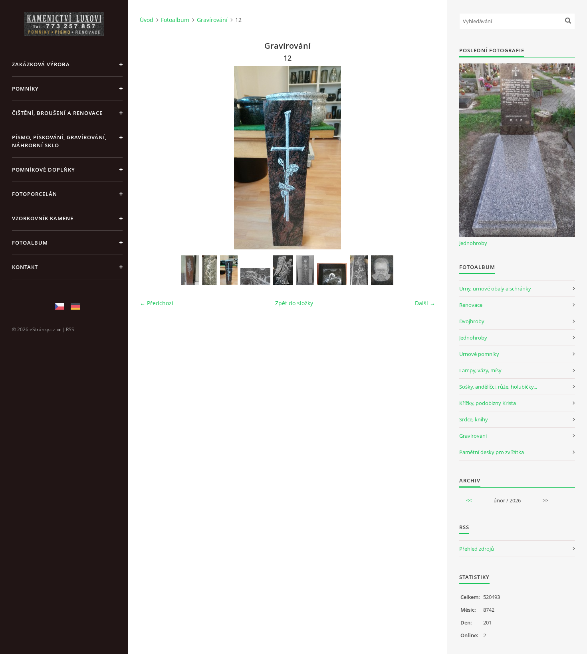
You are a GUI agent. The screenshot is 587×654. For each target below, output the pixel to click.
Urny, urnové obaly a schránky (495, 288)
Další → (425, 303)
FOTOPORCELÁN (34, 194)
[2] (283, 270)
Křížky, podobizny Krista (487, 403)
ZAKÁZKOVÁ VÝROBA (41, 64)
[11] (209, 270)
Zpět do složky (294, 303)
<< (469, 500)
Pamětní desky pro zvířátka (491, 452)
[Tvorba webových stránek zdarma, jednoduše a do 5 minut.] (59, 330)
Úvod (146, 20)
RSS (70, 329)
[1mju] (255, 276)
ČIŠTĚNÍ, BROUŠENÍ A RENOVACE (57, 113)
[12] (229, 270)
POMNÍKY (25, 88)
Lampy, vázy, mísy (480, 370)
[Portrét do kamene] (382, 270)
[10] (190, 270)
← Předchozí (156, 303)
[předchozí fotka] (153, 157)
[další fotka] (422, 157)
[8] (332, 274)
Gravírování (212, 20)
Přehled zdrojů (476, 548)
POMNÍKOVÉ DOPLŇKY (43, 169)
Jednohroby (473, 243)
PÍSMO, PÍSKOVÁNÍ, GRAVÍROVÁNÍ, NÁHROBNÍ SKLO (59, 141)
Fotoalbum (30, 242)
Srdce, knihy (473, 419)
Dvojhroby (471, 321)
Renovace (470, 304)
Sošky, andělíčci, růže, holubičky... (498, 386)
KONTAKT (25, 267)
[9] (359, 270)
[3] (305, 270)
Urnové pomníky (479, 354)
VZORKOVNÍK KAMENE (42, 218)
